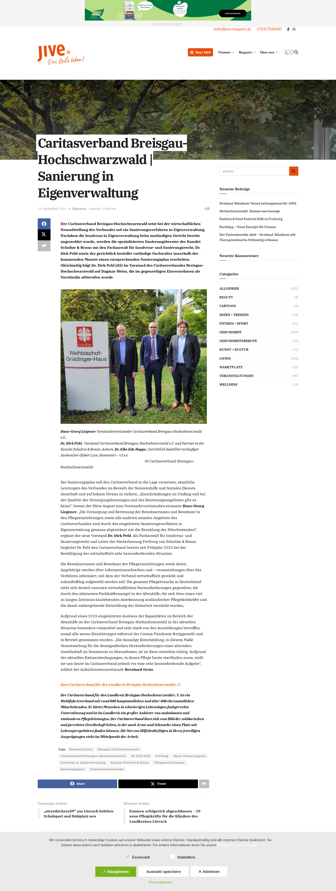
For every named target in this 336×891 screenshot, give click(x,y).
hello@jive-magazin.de (232, 29)
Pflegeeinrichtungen (169, 762)
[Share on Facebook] (44, 223)
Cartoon (227, 306)
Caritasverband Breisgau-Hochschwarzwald (93, 756)
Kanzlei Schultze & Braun (130, 762)
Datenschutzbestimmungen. (238, 845)
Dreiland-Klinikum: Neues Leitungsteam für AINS (257, 203)
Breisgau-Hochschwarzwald (118, 749)
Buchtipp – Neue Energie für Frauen (247, 227)
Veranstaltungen (236, 376)
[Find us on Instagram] (294, 29)
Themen (224, 52)
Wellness (228, 384)
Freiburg (161, 756)
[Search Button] (296, 52)
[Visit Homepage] (84, 54)
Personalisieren (160, 882)
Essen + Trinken (234, 315)
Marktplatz (231, 367)
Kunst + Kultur (233, 349)
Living (225, 358)
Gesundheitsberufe (238, 341)
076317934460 (269, 29)
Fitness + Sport (233, 323)
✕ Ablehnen (209, 872)
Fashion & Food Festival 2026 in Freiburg (251, 219)
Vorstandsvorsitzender (107, 769)
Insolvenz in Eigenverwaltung (83, 762)
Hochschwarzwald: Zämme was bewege (249, 211)
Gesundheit (230, 332)
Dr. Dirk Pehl (140, 756)
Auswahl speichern (163, 872)
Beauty (226, 297)
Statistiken (186, 857)
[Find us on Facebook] (288, 29)
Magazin (245, 52)
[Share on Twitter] (44, 234)
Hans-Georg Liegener (190, 756)
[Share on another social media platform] (44, 245)
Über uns (267, 52)
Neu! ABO (203, 52)
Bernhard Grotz (81, 749)
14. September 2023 (52, 209)
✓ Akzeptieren (116, 872)
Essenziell (141, 857)
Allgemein (79, 209)
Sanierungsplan (73, 769)
